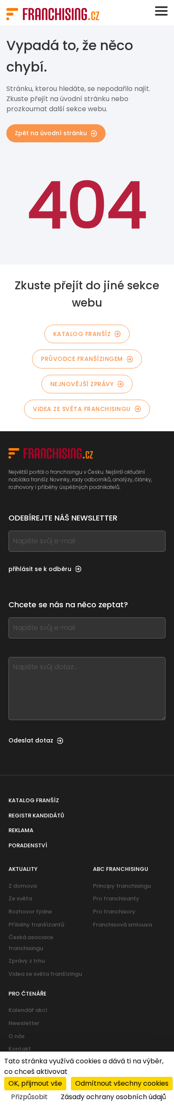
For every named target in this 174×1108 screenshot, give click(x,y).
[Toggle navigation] (161, 11)
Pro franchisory (114, 912)
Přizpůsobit (29, 1097)
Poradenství (27, 845)
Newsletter (23, 1023)
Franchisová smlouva (122, 925)
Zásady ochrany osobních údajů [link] (113, 1097)
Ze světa (20, 898)
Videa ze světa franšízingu (45, 974)
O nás (16, 1036)
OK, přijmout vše (35, 1083)
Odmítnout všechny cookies (122, 1083)
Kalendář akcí (27, 1010)
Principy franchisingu (122, 886)
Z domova (22, 886)
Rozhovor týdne (30, 912)
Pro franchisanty (116, 898)
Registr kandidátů (36, 816)
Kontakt (19, 1049)
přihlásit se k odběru (39, 569)
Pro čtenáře (27, 994)
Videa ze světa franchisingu (82, 409)
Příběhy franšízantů (36, 925)
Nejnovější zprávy (82, 384)
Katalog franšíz (82, 334)
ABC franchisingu (120, 869)
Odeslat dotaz (30, 740)
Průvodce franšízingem (82, 359)
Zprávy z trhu (26, 961)
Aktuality (23, 869)
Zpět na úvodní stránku (51, 133)
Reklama (20, 830)
